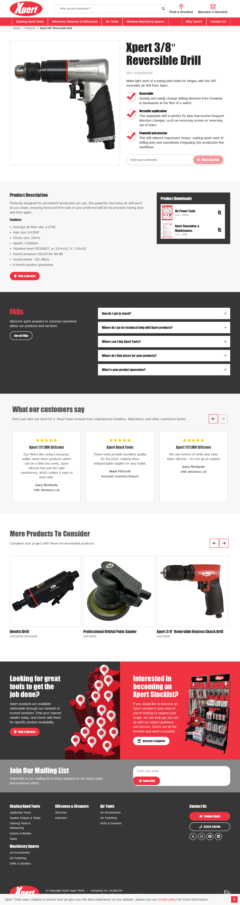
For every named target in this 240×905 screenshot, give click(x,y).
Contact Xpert (212, 816)
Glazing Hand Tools (30, 21)
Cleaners (61, 818)
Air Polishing (108, 818)
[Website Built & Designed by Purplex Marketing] (227, 893)
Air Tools (112, 21)
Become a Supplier (154, 741)
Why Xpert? (194, 21)
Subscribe (149, 781)
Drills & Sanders (111, 823)
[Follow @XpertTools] (193, 836)
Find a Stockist (26, 276)
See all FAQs (21, 335)
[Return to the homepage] (26, 8)
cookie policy (167, 899)
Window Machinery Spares (145, 21)
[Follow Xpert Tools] (201, 836)
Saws (13, 838)
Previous (213, 418)
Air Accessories (110, 812)
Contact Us (218, 21)
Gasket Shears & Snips (25, 818)
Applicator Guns (20, 812)
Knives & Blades (21, 833)
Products (30, 28)
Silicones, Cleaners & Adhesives (75, 21)
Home (16, 28)
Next (224, 543)
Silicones (61, 812)
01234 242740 (212, 827)
